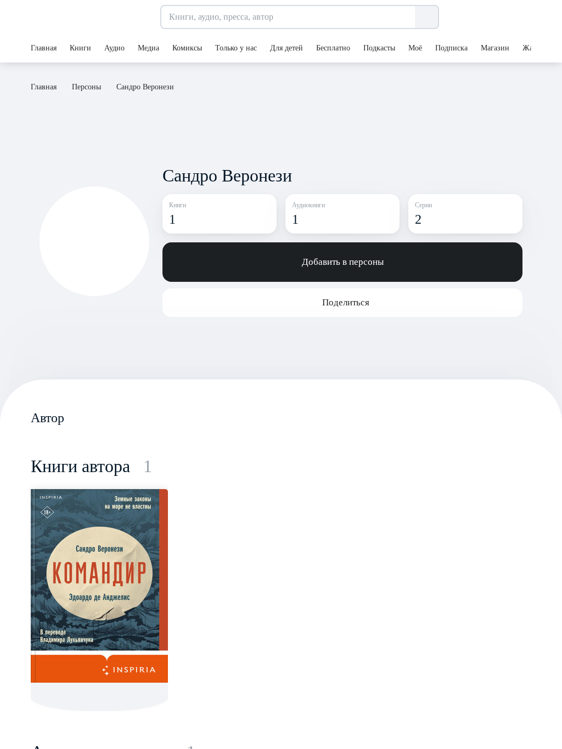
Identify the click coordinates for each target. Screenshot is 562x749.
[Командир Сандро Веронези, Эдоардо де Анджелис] (99, 586)
